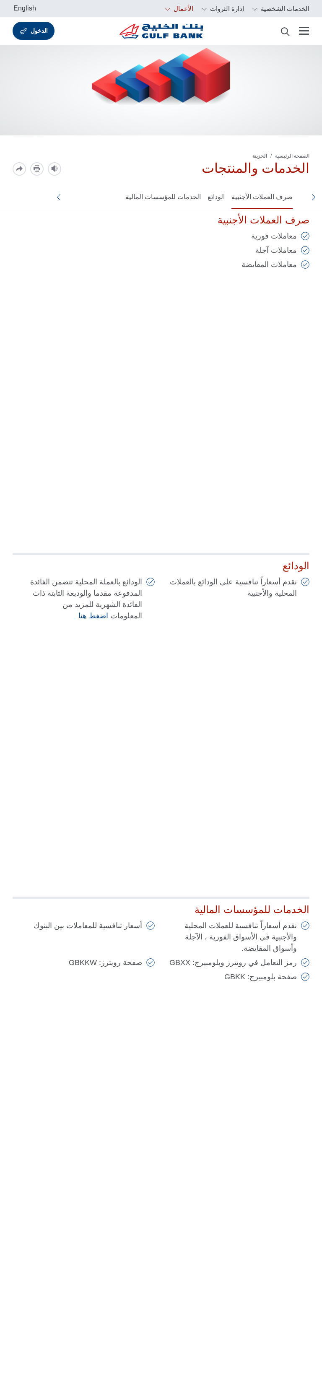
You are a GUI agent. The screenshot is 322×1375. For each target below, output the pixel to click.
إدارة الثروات (226, 8)
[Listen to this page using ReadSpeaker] (54, 169)
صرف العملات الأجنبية (262, 196)
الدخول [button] (39, 30)
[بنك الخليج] (161, 31)
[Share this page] (19, 169)
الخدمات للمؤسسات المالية (163, 196)
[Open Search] (285, 31)
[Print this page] (37, 169)
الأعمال (182, 8)
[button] (317, 197)
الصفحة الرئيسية (292, 156)
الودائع (216, 196)
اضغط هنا (93, 616)
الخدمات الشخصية (284, 8)
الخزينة (259, 156)
